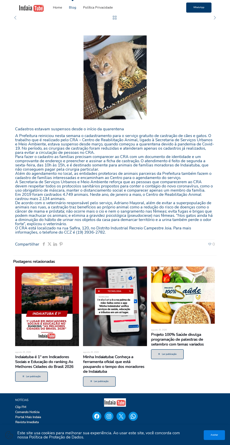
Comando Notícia (27, 412)
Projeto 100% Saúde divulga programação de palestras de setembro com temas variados (177, 339)
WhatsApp (198, 7)
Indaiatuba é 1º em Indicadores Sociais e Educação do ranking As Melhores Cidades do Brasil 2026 (44, 361)
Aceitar (214, 434)
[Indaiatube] (31, 7)
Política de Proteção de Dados (56, 437)
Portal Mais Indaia (28, 417)
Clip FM (20, 407)
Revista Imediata (27, 422)
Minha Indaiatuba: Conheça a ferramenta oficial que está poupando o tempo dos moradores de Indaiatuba (113, 364)
